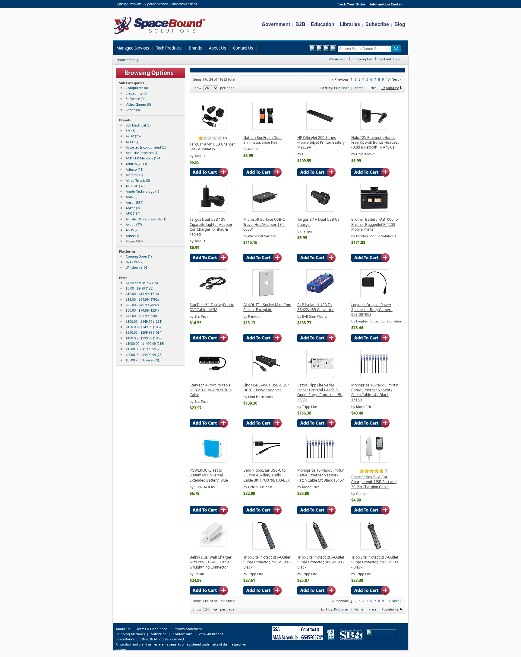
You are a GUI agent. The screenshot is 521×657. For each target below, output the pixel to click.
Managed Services (132, 48)
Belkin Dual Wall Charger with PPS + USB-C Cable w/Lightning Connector (211, 562)
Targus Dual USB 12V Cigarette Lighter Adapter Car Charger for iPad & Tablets (211, 227)
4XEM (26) (133, 136)
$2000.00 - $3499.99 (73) (144, 354)
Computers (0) (137, 87)
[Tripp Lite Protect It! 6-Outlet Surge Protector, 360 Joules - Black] (320, 548)
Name (358, 87)
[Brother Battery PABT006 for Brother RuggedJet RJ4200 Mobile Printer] (374, 210)
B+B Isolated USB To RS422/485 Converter (315, 307)
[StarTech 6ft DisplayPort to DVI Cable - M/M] (212, 295)
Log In (399, 59)
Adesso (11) (134, 169)
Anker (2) (133, 208)
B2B (300, 24)
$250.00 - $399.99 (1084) (144, 332)
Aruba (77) (134, 224)
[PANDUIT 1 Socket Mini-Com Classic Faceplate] (266, 295)
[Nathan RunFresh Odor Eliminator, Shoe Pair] (266, 128)
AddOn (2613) (136, 164)
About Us (217, 48)
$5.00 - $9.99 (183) (139, 288)
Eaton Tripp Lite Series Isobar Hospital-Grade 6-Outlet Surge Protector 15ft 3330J (320, 392)
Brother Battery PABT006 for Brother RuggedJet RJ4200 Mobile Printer (375, 224)
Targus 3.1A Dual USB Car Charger (319, 222)
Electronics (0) (136, 93)
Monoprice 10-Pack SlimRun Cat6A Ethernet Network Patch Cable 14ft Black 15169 (374, 392)
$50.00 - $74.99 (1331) (142, 310)
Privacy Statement (188, 629)
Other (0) (133, 109)
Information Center (386, 4)
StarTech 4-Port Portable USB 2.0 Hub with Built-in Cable (211, 390)
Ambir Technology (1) (142, 191)
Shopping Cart (362, 59)
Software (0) (135, 98)
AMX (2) (131, 196)
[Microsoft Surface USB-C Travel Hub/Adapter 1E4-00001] (266, 210)
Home (121, 59)
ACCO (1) (132, 141)
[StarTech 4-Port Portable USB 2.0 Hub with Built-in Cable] (212, 376)
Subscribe (377, 24)
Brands (195, 48)
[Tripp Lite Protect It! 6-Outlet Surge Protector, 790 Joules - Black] (266, 548)
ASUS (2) (132, 230)
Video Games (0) (138, 104)
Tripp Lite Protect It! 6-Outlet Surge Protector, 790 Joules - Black (266, 562)
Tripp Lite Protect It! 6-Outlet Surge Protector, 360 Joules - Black (320, 562)
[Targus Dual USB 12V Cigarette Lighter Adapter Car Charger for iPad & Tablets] (212, 210)
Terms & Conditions (152, 629)
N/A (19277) (134, 262)
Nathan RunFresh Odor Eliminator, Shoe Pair (262, 140)
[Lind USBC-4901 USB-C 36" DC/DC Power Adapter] (266, 376)
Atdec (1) (132, 235)
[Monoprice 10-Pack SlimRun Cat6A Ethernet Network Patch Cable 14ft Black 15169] (374, 376)
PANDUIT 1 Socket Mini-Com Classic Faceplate (267, 307)
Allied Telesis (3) (138, 180)
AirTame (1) (134, 174)
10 (388, 79)
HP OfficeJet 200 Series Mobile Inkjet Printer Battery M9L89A (321, 142)
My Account (338, 59)
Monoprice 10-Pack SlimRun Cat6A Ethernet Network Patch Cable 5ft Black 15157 (320, 475)
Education (322, 24)
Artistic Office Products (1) (146, 219)
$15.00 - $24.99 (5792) (142, 299)
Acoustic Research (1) (142, 152)
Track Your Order (351, 4)
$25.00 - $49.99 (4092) (142, 305)
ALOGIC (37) (135, 186)
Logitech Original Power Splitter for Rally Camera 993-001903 (372, 309)
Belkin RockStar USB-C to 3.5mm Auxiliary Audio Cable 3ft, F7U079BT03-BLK (266, 475)
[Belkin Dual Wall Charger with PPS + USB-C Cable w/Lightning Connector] (212, 545)
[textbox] (365, 49)
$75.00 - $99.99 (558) (141, 315)
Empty (134, 59)
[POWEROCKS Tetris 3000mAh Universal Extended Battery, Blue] (212, 461)
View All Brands (211, 634)
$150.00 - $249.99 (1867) (144, 327)
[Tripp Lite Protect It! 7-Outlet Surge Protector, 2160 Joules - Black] (374, 548)
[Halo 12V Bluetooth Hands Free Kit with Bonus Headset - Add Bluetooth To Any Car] (374, 128)
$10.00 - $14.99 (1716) (142, 293)
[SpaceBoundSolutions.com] (159, 34)
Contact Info (182, 634)
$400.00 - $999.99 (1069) (144, 338)
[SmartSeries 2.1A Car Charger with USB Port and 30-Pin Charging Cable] (374, 461)
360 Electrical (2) (138, 125)
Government (276, 24)
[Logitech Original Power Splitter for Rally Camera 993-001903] (374, 295)
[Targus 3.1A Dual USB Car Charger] (320, 210)
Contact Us (243, 48)
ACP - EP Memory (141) (143, 158)
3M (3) (130, 130)
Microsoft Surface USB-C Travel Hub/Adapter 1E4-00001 (264, 224)
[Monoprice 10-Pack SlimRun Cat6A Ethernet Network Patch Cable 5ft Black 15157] (320, 461)
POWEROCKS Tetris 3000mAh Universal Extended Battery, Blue (209, 475)
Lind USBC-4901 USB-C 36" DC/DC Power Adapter (266, 388)
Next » (397, 79)
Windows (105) (137, 267)
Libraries (350, 24)
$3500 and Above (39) (142, 360)
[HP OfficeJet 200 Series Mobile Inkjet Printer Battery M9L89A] (320, 128)
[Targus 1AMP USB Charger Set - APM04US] (212, 128)
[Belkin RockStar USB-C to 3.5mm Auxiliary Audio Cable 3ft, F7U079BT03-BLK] (266, 461)
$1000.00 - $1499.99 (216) (145, 343)
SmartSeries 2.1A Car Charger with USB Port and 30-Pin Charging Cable (373, 481)
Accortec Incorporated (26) (146, 147)
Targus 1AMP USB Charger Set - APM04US (212, 147)
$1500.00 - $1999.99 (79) (144, 349)
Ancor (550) (134, 202)
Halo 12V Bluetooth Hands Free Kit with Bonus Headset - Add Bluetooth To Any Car (375, 142)
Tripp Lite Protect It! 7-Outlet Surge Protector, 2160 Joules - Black (374, 562)
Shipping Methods (130, 634)
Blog (399, 24)
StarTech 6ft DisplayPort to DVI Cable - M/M (212, 307)
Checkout (384, 59)
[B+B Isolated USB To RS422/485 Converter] (320, 295)
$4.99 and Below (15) (142, 282)
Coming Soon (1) (139, 256)
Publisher (341, 87)
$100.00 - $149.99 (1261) (144, 321)
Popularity (390, 87)
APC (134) (133, 213)
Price (372, 87)
